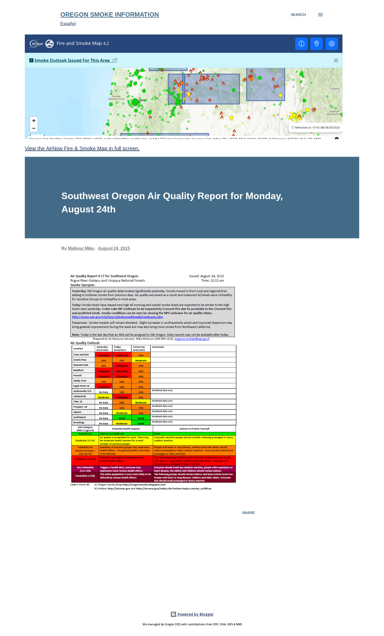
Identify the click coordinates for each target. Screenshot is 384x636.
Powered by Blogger (195, 614)
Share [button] (248, 513)
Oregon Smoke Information (109, 14)
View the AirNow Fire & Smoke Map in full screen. (82, 148)
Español (68, 23)
